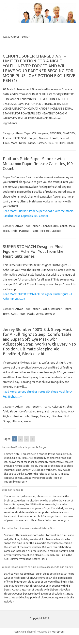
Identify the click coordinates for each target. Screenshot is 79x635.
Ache (46, 308)
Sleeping (45, 416)
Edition (7, 138)
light (63, 411)
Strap (6, 421)
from (6, 313)
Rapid (35, 230)
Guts (14, 313)
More (14, 142)
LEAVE (54, 138)
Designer (56, 308)
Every (40, 411)
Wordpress (58, 631)
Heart (22, 313)
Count (63, 225)
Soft (66, 416)
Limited (64, 138)
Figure (67, 308)
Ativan (19, 133)
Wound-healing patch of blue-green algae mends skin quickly (37, 566)
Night (31, 142)
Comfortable (27, 411)
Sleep (34, 416)
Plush (30, 313)
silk (27, 416)
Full (47, 411)
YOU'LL (71, 142)
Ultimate (17, 421)
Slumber (57, 416)
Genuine (43, 138)
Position (18, 416)
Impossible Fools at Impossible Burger (24, 447)
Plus (50, 142)
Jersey (55, 411)
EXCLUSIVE (20, 138)
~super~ (43, 133)
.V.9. (34, 133)
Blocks (13, 411)
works (27, 421)
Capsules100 (50, 225)
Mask (71, 411)
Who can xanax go (12, 489)
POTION (60, 142)
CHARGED (69, 133)
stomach (50, 313)
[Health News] (39, 21)
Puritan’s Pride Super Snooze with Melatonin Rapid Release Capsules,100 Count (38, 163)
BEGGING (55, 133)
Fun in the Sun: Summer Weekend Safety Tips (28, 528)
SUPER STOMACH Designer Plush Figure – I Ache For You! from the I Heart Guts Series (34, 251)
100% (46, 406)
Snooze (56, 230)
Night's (7, 416)
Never (22, 142)
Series (39, 313)
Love (6, 142)
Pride (14, 230)
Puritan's (24, 230)
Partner (41, 142)
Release (45, 230)
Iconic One (20, 631)
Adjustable (58, 406)
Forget (33, 138)
